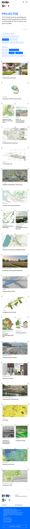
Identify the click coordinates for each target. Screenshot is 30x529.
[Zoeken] (23, 2)
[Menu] (26, 2)
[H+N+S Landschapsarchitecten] (6, 498)
